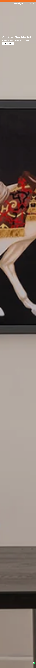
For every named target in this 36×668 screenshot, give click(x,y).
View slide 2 (19, 666)
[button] (28, 4)
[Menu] (3, 4)
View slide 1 (16, 666)
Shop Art (8, 43)
